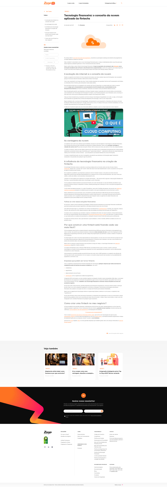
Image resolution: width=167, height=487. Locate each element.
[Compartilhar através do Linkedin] (114, 25)
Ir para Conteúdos (84, 3)
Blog (95, 471)
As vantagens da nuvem (51, 24)
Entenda (80, 448)
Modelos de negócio (66, 436)
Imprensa (112, 436)
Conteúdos (97, 473)
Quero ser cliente (114, 434)
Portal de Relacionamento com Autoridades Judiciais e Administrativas (116, 440)
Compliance (97, 436)
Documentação (98, 469)
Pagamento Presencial (66, 444)
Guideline (80, 438)
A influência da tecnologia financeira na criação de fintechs (51, 28)
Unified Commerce (65, 440)
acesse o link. (114, 471)
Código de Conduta (99, 434)
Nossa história (81, 434)
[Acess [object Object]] (45, 447)
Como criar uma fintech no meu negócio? (51, 39)
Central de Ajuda (98, 467)
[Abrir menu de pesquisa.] (121, 3)
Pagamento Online (65, 442)
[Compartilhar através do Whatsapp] (117, 25)
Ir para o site (71, 3)
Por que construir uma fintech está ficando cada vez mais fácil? (51, 34)
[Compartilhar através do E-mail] (122, 25)
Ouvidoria (96, 475)
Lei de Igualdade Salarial (100, 455)
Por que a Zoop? (65, 434)
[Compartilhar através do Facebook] (120, 25)
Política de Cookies (99, 438)
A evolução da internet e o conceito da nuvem (51, 20)
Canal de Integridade (99, 477)
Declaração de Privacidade (101, 440)
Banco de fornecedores (83, 436)
